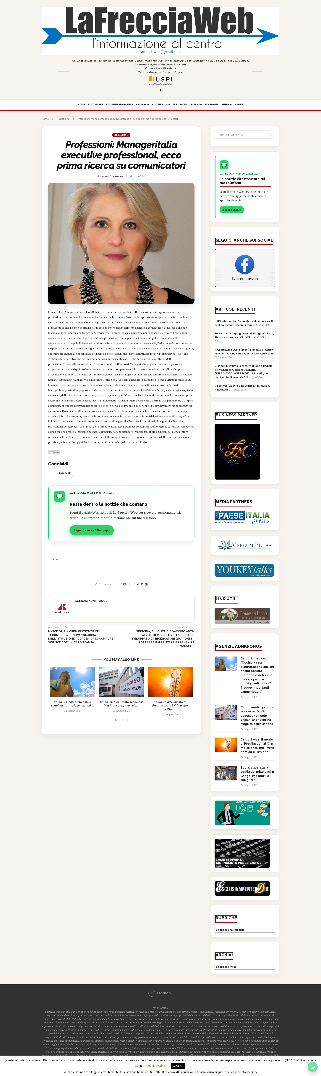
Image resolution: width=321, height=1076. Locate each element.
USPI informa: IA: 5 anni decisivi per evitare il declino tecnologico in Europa (244, 323)
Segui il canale (232, 209)
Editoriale (95, 104)
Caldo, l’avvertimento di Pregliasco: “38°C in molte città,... (170, 706)
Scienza (196, 104)
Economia (212, 104)
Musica (227, 104)
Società (157, 104)
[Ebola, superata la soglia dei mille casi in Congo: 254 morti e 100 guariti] (226, 773)
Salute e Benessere (119, 104)
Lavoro (55, 559)
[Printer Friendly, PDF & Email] (54, 452)
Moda (184, 104)
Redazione (63, 118)
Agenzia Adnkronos (111, 176)
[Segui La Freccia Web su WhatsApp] (313, 1067)
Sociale (171, 104)
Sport (239, 104)
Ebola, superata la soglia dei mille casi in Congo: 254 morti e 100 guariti (257, 774)
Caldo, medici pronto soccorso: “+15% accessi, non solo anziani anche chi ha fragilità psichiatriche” (258, 716)
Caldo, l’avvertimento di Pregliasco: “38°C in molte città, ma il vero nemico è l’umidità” (257, 746)
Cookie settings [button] (156, 1065)
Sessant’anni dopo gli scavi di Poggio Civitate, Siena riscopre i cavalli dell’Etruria (244, 335)
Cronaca (142, 104)
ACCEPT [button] (178, 1065)
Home (81, 104)
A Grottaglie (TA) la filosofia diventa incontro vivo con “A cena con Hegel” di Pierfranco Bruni (244, 351)
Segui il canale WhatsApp (91, 530)
